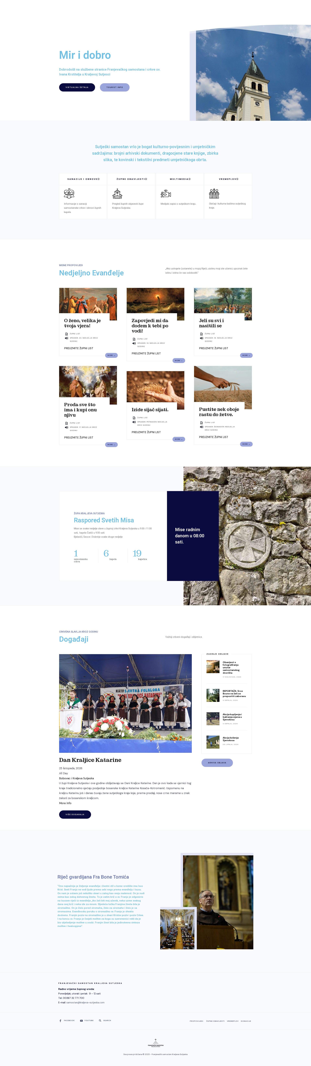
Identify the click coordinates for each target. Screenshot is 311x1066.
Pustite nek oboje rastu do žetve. (219, 412)
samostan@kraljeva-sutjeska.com (85, 1002)
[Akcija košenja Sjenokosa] (213, 742)
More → (111, 355)
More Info (65, 803)
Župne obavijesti (215, 1021)
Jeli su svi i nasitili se (211, 323)
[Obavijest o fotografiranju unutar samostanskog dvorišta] (213, 666)
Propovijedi (196, 1021)
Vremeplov (233, 1021)
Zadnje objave (218, 654)
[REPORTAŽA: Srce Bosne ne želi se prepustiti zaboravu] (213, 695)
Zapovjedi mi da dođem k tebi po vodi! (150, 326)
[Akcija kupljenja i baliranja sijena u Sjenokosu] (213, 718)
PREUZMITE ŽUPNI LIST (78, 348)
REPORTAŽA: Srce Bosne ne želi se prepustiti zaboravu (234, 694)
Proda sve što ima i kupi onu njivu (80, 410)
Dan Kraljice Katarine (90, 760)
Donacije (246, 1021)
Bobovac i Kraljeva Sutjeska (76, 778)
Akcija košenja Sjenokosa (231, 739)
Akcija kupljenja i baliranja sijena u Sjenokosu (232, 717)
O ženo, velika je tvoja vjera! (82, 323)
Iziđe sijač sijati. (150, 410)
